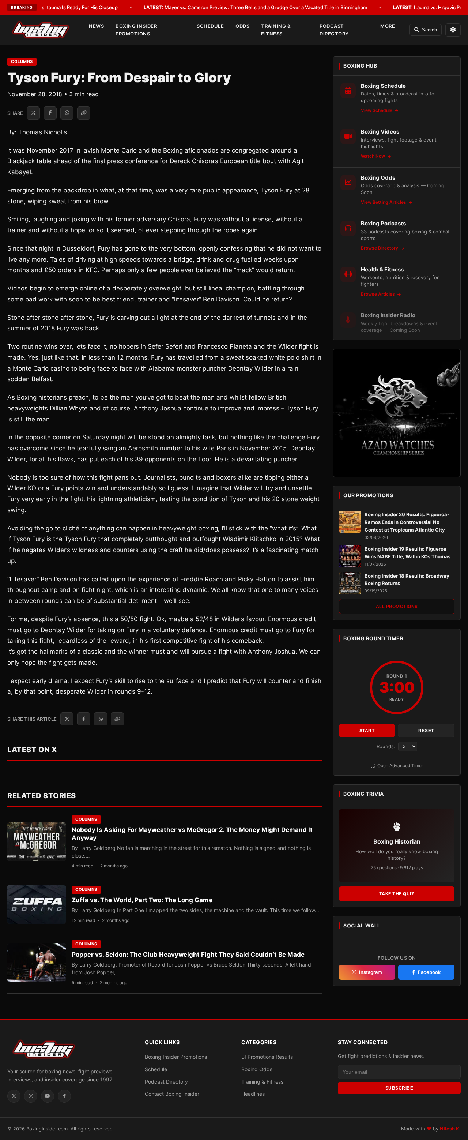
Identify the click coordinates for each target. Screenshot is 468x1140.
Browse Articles (378, 294)
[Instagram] (30, 1096)
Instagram (370, 972)
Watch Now (373, 156)
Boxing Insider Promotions (136, 30)
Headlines (253, 1094)
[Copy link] (83, 113)
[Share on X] (33, 113)
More (387, 26)
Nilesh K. (450, 1129)
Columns (22, 61)
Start (367, 730)
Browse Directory (380, 248)
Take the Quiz (397, 893)
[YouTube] (47, 1096)
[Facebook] (64, 1096)
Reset (426, 730)
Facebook (429, 972)
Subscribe (399, 1088)
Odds (242, 26)
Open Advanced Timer (399, 765)
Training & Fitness (276, 30)
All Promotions (397, 606)
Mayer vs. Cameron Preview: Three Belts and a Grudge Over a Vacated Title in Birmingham (255, 7)
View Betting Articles (384, 202)
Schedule (210, 26)
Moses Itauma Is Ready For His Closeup (63, 7)
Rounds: (387, 746)
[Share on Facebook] (50, 113)
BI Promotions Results (267, 1057)
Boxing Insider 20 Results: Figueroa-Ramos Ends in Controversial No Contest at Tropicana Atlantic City (407, 522)
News (96, 26)
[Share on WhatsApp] (66, 113)
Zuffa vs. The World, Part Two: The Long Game (142, 900)
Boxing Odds (256, 1069)
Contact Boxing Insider (172, 1094)
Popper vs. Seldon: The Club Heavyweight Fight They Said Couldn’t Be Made (188, 954)
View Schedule (377, 110)
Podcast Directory (334, 30)
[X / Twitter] (13, 1096)
